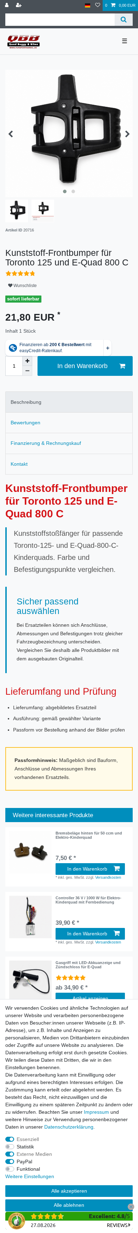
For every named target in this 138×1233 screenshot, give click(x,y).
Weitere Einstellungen (29, 1176)
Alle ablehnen (69, 1205)
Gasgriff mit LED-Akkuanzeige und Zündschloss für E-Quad (88, 964)
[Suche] (124, 19)
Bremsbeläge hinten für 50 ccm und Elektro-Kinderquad (89, 835)
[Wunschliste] (98, 5)
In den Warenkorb (82, 365)
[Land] (87, 5)
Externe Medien (34, 1154)
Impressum (96, 1112)
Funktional (28, 1169)
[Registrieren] (19, 5)
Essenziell (28, 1139)
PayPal (24, 1161)
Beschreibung (26, 402)
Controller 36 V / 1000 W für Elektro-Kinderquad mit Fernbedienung (88, 900)
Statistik (25, 1146)
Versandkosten (108, 877)
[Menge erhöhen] (27, 361)
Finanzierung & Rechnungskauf (46, 443)
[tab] (69, 401)
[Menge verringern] (27, 371)
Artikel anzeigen (90, 998)
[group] (30, 852)
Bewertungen (25, 422)
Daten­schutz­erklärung (68, 1127)
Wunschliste (24, 285)
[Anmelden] (7, 5)
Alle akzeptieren (69, 1191)
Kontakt (19, 464)
